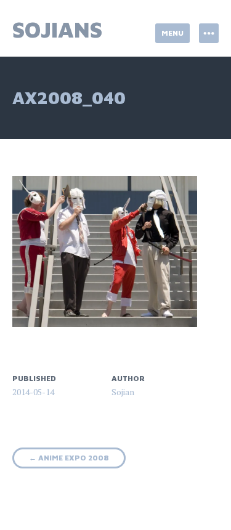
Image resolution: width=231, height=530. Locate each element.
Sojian (122, 392)
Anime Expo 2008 (69, 457)
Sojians (57, 29)
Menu (172, 33)
